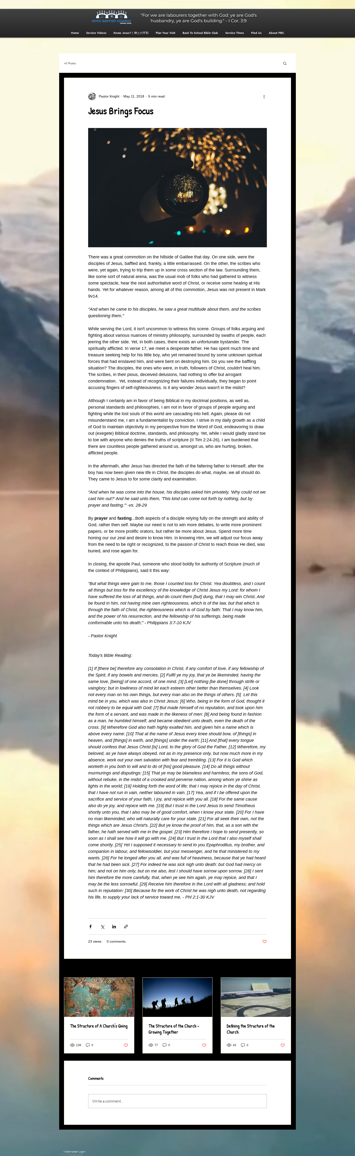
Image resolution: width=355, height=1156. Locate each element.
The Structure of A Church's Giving (99, 1026)
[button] (285, 63)
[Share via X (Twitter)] (102, 926)
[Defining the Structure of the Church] (256, 997)
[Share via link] (126, 926)
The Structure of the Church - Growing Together (174, 1029)
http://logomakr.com (76, 1154)
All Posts (70, 63)
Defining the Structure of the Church (251, 1029)
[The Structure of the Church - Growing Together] (178, 997)
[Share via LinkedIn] (114, 926)
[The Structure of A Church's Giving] (99, 997)
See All (286, 968)
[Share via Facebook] (90, 926)
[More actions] (264, 96)
